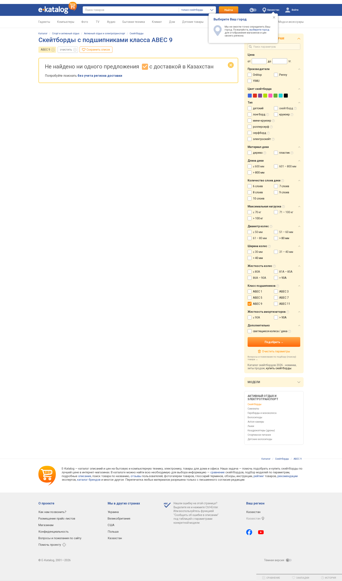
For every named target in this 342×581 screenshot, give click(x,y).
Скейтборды (136, 33)
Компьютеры (65, 21)
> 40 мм (258, 258)
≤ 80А (256, 271)
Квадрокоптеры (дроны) (261, 430)
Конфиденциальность (53, 531)
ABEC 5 (257, 297)
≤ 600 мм (258, 166)
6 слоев (258, 186)
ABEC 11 (284, 303)
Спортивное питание (259, 434)
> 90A (283, 277)
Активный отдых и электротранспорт (104, 33)
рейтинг (259, 476)
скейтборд (286, 108)
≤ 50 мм (258, 232)
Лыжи (251, 426)
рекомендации (287, 476)
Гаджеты (44, 21)
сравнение (217, 472)
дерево (258, 152)
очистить (66, 49)
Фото (84, 21)
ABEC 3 (284, 291)
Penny (283, 74)
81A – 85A (286, 271)
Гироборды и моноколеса (262, 413)
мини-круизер (262, 120)
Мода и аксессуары (291, 21)
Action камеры (256, 421)
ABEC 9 (45, 49)
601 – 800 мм (287, 166)
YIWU (256, 80)
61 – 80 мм (260, 238)
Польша (113, 531)
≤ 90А (256, 317)
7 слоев (284, 186)
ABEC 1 (257, 291)
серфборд (259, 132)
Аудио (111, 21)
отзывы (136, 476)
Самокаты (253, 408)
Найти (228, 10)
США (111, 525)
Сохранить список (98, 49)
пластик (284, 152)
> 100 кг (258, 218)
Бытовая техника (134, 21)
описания (84, 476)
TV (97, 21)
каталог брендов (89, 479)
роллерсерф (261, 126)
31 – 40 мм (286, 251)
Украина (113, 512)
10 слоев (258, 198)
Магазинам (45, 525)
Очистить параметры (276, 351)
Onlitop (257, 74)
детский (258, 108)
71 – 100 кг (286, 212)
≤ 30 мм (258, 251)
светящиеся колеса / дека (270, 331)
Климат (157, 21)
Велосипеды (255, 417)
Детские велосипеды (260, 439)
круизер (284, 114)
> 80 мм (284, 238)
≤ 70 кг (257, 212)
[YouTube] (261, 532)
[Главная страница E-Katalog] (57, 10)
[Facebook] (249, 532)
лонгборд (259, 114)
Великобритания (119, 518)
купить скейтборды (278, 368)
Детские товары (192, 21)
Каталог (43, 33)
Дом (172, 21)
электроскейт (262, 139)
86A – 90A (259, 277)
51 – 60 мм (286, 232)
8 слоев (258, 192)
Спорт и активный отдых (65, 33)
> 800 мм (258, 172)
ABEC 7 (284, 297)
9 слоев (284, 192)
